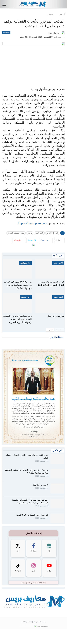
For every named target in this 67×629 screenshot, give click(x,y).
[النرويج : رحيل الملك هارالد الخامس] (57, 518)
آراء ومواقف (25, 263)
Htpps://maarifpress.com (32, 223)
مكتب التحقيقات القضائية (16, 233)
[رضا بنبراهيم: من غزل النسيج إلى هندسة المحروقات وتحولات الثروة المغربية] (17, 303)
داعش (30, 233)
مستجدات (6, 32)
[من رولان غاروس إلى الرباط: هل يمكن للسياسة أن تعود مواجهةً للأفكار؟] (17, 269)
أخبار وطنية (58, 263)
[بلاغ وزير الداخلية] (49, 303)
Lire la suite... (33, 612)
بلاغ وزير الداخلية (40, 485)
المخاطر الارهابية (52, 233)
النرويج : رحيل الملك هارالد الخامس (32, 515)
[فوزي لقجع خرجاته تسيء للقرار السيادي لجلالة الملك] (49, 269)
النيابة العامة (39, 233)
